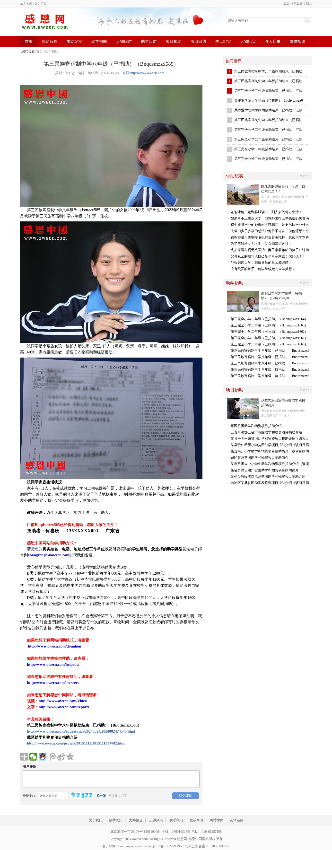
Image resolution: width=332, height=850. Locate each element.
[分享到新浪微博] (61, 757)
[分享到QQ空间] (70, 757)
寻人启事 (272, 41)
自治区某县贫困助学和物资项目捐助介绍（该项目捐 (270, 483)
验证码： (29, 795)
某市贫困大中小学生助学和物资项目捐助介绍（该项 (270, 464)
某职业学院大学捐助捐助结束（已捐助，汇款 (268, 110)
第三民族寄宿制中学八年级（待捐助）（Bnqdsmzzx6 (270, 369)
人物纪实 (248, 41)
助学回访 (149, 41)
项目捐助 (173, 41)
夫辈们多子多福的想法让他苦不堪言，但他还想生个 (270, 231)
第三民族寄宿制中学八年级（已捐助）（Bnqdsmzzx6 (270, 350)
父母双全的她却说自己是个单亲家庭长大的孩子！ (268, 256)
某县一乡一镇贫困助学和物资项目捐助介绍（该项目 (270, 438)
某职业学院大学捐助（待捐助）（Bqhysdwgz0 (268, 100)
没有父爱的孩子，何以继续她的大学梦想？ (263, 269)
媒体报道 (297, 41)
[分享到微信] (33, 757)
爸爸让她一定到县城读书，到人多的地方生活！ (266, 212)
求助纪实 (74, 41)
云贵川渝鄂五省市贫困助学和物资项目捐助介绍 (266, 432)
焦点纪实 (223, 41)
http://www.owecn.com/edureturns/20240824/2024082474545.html (81, 731)
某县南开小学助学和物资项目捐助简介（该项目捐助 (270, 451)
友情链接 (237, 820)
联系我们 (176, 820)
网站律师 (216, 820)
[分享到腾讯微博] (52, 757)
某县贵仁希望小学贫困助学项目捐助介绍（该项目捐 (270, 445)
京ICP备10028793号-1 (168, 846)
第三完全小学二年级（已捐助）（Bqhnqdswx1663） (269, 325)
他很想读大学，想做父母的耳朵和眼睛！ (261, 262)
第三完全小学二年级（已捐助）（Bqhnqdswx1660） (269, 344)
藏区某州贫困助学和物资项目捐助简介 (259, 457)
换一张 (101, 795)
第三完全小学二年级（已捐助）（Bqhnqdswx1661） (269, 338)
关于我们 (95, 820)
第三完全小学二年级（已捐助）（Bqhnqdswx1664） (269, 319)
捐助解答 (49, 41)
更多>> (304, 176)
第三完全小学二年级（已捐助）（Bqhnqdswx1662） (269, 331)
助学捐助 (99, 41)
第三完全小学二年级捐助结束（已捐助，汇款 (268, 91)
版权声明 (196, 820)
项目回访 (198, 41)
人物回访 (124, 41)
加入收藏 (26, 3)
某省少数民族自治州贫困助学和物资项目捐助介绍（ (270, 476)
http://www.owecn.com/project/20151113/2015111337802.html (76, 743)
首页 (29, 41)
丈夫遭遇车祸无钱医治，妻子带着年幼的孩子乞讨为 (270, 250)
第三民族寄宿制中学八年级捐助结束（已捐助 (268, 71)
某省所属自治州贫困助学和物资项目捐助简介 (265, 470)
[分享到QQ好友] (42, 757)
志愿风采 (156, 820)
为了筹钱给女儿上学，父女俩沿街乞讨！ (261, 243)
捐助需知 (115, 820)
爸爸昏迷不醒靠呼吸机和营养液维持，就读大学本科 (270, 237)
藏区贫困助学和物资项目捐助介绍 (256, 426)
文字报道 (136, 820)
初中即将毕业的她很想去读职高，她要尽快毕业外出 (270, 225)
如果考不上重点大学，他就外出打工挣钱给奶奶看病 (270, 218)
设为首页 (40, 3)
